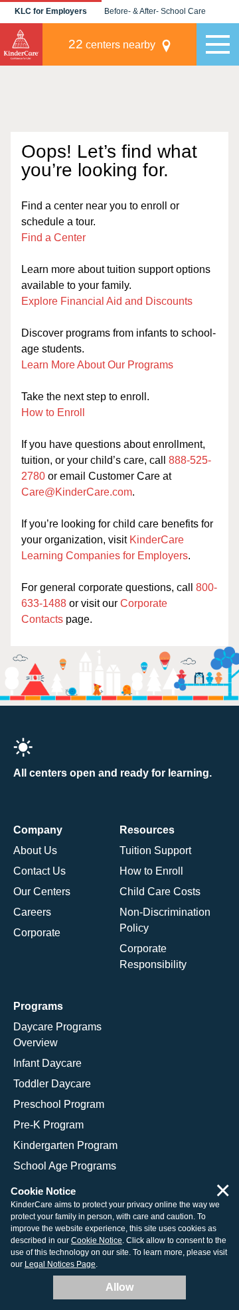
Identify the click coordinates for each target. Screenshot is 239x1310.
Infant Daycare (47, 1063)
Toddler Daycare (52, 1083)
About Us (35, 850)
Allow (119, 1287)
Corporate (36, 932)
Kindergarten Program (65, 1145)
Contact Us (39, 871)
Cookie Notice (96, 1240)
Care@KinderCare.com (76, 492)
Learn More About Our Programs (97, 364)
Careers (32, 912)
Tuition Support (155, 850)
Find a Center (53, 237)
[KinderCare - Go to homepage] (21, 44)
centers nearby (111, 44)
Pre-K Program (48, 1124)
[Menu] (218, 44)
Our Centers (41, 891)
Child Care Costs (160, 891)
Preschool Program (58, 1104)
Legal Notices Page (60, 1264)
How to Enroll (53, 412)
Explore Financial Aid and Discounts (107, 301)
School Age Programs (64, 1166)
